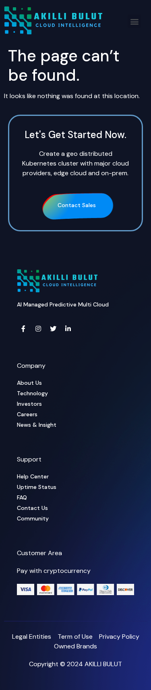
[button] (134, 21)
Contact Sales (77, 205)
